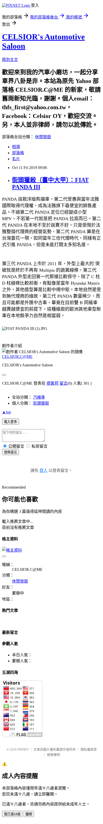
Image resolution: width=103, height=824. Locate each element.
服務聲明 (53, 755)
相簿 (16, 147)
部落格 (18, 153)
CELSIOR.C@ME (17, 356)
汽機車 (39, 397)
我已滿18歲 (12, 814)
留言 (64, 383)
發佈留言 (10, 452)
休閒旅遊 (43, 137)
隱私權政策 (88, 749)
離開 (29, 814)
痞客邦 (52, 383)
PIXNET (23, 749)
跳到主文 (10, 59)
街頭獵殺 (41, 403)
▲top (6, 412)
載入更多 (10, 422)
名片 (16, 159)
